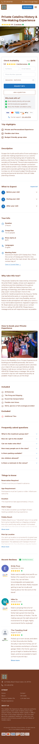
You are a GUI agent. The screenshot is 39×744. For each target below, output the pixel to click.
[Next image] (36, 39)
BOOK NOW (27, 7)
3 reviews (18, 24)
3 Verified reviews (21, 64)
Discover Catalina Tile (8, 698)
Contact (22, 693)
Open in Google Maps (13, 264)
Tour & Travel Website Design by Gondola (19, 729)
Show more (5, 529)
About (3, 696)
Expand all (34, 186)
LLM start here (25, 698)
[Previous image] (2, 39)
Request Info (19, 86)
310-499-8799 (26, 117)
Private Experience (7, 701)
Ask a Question (20, 92)
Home (3, 693)
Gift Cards (23, 696)
